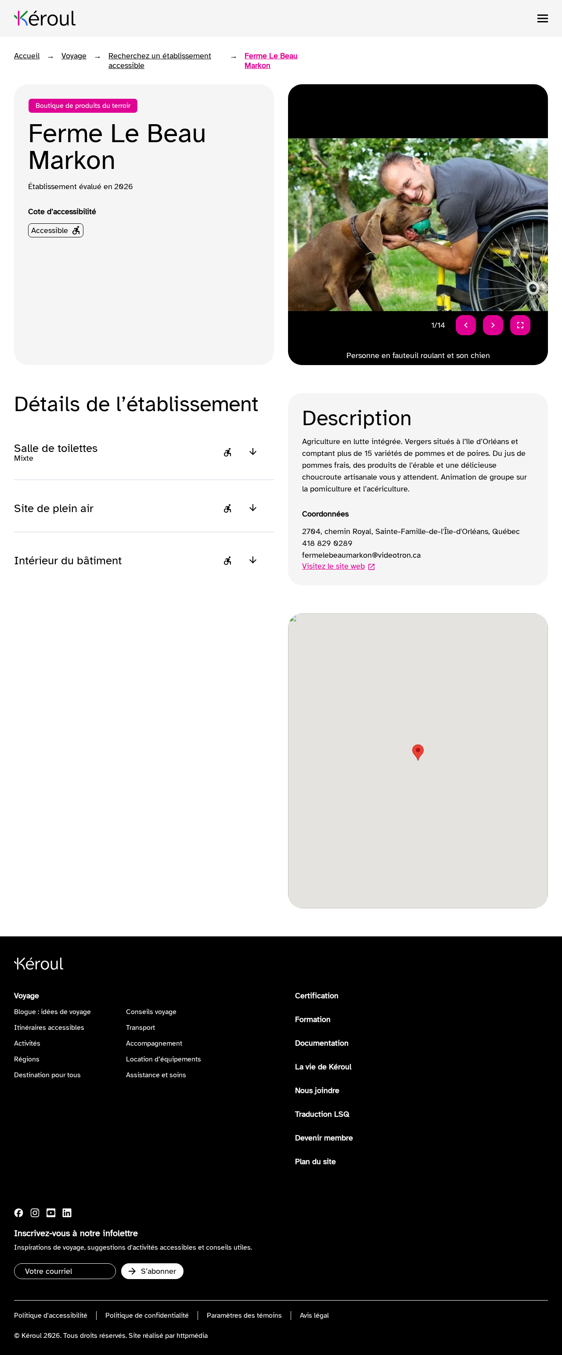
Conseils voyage (151, 1011)
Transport (140, 1027)
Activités (27, 1043)
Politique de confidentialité (147, 1315)
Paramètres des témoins (244, 1315)
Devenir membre (324, 1138)
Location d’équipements (163, 1059)
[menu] (542, 18)
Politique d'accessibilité (50, 1315)
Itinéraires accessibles (49, 1027)
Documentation (322, 1043)
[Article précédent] (466, 325)
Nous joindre (317, 1090)
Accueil (27, 56)
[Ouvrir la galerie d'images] (520, 325)
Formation (313, 1019)
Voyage (73, 56)
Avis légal (314, 1315)
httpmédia (192, 1335)
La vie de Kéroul (323, 1067)
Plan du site (315, 1161)
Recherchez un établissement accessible (159, 60)
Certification (317, 995)
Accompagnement (154, 1043)
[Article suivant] (493, 325)
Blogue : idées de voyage (52, 1011)
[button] (418, 752)
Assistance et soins (156, 1075)
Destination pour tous (47, 1075)
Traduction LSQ (322, 1114)
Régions (27, 1059)
